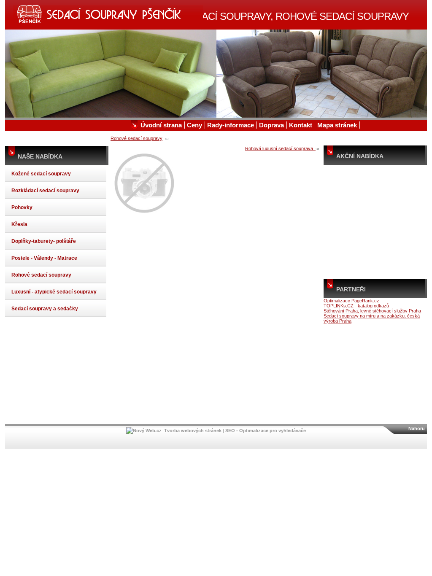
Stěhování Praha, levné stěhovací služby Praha (372, 310)
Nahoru (416, 428)
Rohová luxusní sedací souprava (280, 148)
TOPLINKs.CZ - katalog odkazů (356, 305)
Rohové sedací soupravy (136, 138)
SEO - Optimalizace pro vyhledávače (265, 430)
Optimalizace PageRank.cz (351, 300)
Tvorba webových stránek (192, 430)
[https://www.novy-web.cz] (144, 430)
